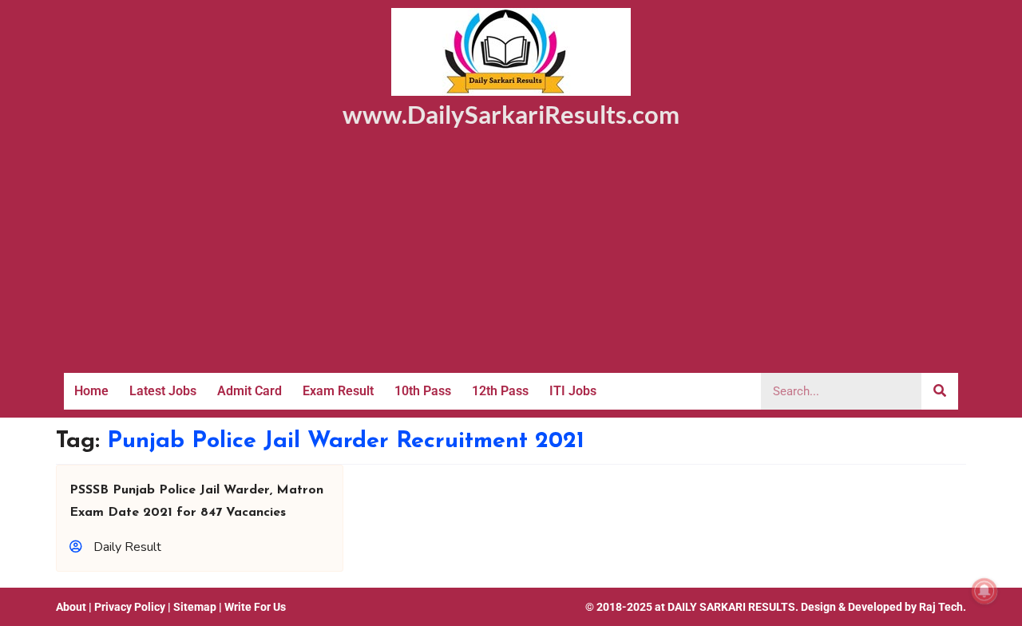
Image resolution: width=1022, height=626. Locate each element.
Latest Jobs (162, 390)
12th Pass (500, 390)
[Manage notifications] (984, 591)
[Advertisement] (511, 253)
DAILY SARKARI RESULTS (731, 606)
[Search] (939, 391)
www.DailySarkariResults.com (511, 114)
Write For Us (255, 606)
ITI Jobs (572, 390)
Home (91, 390)
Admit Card (249, 390)
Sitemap (194, 606)
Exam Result (338, 390)
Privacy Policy (129, 606)
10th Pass (422, 390)
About (71, 606)
